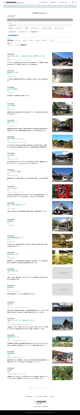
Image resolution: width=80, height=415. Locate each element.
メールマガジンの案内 (38, 396)
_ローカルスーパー (23, 31)
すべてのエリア (51, 40)
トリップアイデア (43, 2)
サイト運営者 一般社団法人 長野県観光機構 (40, 406)
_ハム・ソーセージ (59, 28)
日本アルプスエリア (18, 40)
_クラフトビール (35, 28)
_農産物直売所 (34, 31)
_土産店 (11, 28)
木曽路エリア (38, 40)
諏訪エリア (31, 40)
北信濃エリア (10, 40)
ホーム (6, 6)
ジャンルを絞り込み (13, 20)
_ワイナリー (19, 28)
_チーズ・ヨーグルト (46, 28)
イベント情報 (17, 44)
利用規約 (52, 396)
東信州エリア (25, 40)
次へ (50, 388)
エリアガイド (53, 2)
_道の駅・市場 (12, 31)
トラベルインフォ (63, 2)
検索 (10, 6)
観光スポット (10, 44)
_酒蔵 (26, 28)
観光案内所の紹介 (29, 396)
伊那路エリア (45, 40)
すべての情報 (24, 44)
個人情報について (46, 396)
